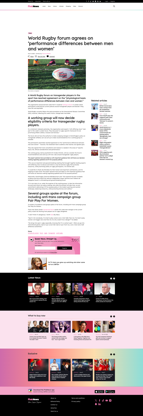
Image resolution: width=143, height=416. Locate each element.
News (49, 6)
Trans (30, 33)
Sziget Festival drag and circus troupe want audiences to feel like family (37, 376)
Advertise (38, 1)
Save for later (41, 56)
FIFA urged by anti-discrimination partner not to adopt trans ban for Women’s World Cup (106, 155)
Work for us (54, 411)
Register (112, 1)
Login (106, 1)
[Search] (114, 6)
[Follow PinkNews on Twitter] (96, 401)
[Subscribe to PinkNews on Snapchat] (96, 404)
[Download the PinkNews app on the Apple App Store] (99, 391)
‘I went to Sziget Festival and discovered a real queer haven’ (82, 375)
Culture (55, 6)
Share (32, 56)
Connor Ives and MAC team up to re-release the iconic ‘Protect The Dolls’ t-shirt (38, 338)
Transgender (51, 233)
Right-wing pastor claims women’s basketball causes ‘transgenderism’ (105, 145)
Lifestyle (61, 6)
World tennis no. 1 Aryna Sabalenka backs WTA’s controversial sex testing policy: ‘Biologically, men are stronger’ (105, 132)
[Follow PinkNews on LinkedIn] (100, 1)
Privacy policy (76, 401)
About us (53, 398)
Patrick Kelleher (46, 53)
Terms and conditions (78, 398)
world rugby (59, 233)
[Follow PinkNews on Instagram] (110, 401)
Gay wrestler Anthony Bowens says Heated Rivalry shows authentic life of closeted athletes (60, 377)
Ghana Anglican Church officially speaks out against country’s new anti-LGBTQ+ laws (59, 301)
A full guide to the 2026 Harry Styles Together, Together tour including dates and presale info (82, 338)
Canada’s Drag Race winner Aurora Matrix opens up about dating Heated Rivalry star (82, 300)
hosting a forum (67, 104)
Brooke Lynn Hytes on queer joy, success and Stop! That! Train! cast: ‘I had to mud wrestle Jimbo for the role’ (104, 377)
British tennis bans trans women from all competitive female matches (106, 108)
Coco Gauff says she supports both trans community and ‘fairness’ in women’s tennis (106, 119)
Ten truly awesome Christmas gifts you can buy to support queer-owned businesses (104, 338)
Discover (80, 6)
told (52, 214)
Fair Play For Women (33, 233)
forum (41, 233)
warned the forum (48, 209)
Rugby (45, 233)
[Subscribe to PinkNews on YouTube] (106, 401)
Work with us (46, 1)
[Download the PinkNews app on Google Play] (110, 391)
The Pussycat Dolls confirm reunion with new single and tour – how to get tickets (59, 338)
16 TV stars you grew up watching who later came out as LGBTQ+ (66, 263)
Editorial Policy (55, 401)
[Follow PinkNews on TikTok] (103, 401)
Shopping (68, 6)
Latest (44, 6)
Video (74, 6)
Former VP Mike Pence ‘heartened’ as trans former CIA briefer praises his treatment (104, 300)
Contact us (54, 404)
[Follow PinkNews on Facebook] (99, 401)
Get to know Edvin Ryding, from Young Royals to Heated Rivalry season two (38, 300)
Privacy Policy (53, 252)
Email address (40, 245)
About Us (30, 1)
